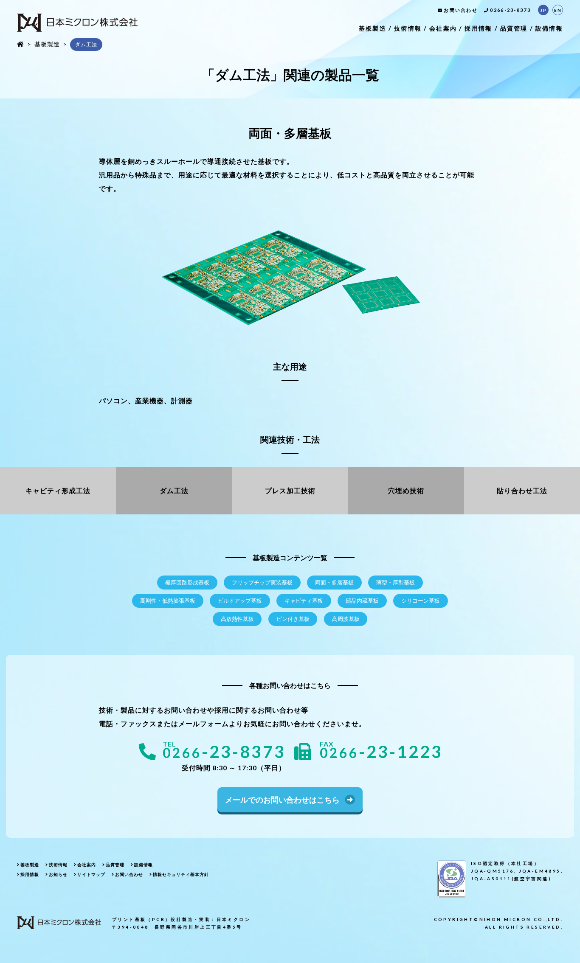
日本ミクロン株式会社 (77, 23)
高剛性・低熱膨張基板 (167, 601)
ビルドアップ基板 (240, 601)
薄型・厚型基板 (395, 582)
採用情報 (478, 28)
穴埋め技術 (406, 490)
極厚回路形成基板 (187, 582)
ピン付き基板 (293, 619)
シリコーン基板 (420, 601)
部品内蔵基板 (362, 601)
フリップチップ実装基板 (262, 582)
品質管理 (514, 28)
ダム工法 (174, 490)
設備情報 (549, 28)
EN (558, 10)
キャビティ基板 (303, 601)
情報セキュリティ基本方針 (181, 874)
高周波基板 (346, 619)
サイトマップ (91, 874)
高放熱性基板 (237, 619)
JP (543, 10)
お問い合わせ (461, 10)
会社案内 (443, 28)
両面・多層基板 (334, 582)
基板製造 (372, 28)
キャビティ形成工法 (57, 490)
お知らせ (58, 874)
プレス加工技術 (290, 490)
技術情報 (408, 28)
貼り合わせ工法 (522, 490)
